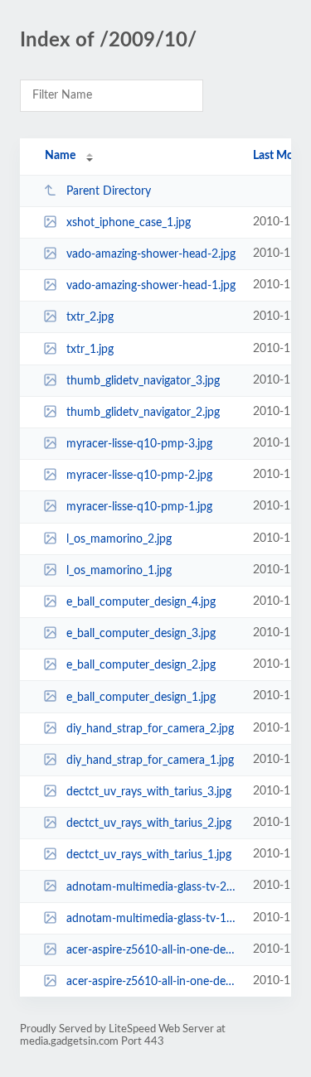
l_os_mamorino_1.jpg (119, 571)
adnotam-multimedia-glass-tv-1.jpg (151, 919)
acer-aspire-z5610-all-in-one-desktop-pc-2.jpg (151, 950)
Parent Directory (108, 191)
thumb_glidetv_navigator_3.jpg (143, 381)
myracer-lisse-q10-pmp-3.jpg (139, 444)
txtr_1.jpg (90, 349)
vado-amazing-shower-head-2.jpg (151, 254)
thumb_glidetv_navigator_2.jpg (143, 412)
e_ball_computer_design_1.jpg (141, 697)
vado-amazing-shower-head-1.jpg (151, 286)
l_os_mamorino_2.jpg (119, 539)
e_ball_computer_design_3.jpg (141, 634)
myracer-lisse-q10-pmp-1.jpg (139, 507)
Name (60, 156)
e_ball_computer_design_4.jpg (141, 602)
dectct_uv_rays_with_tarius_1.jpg (148, 855)
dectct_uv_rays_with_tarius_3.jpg (148, 792)
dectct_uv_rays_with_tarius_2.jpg (148, 823)
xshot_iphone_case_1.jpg (128, 223)
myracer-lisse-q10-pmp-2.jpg (139, 475)
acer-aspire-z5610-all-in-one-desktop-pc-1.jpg (151, 982)
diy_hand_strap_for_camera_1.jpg (150, 760)
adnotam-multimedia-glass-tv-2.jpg (151, 886)
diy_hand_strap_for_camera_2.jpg (150, 729)
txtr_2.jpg (90, 317)
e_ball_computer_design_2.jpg (141, 665)
